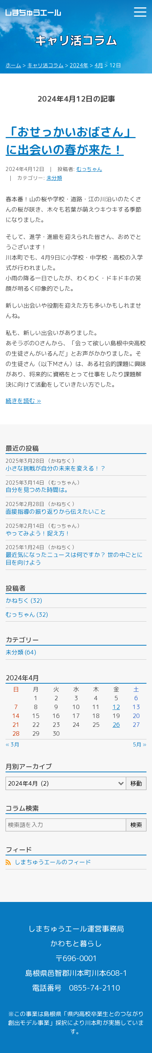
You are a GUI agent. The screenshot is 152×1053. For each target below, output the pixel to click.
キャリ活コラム (45, 65)
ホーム (13, 65)
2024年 (79, 65)
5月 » (139, 744)
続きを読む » (23, 401)
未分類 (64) (21, 652)
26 (116, 725)
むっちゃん (89, 168)
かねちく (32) (24, 600)
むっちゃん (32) (27, 615)
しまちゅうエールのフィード (52, 862)
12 (116, 707)
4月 (98, 65)
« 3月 (12, 744)
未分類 (54, 177)
